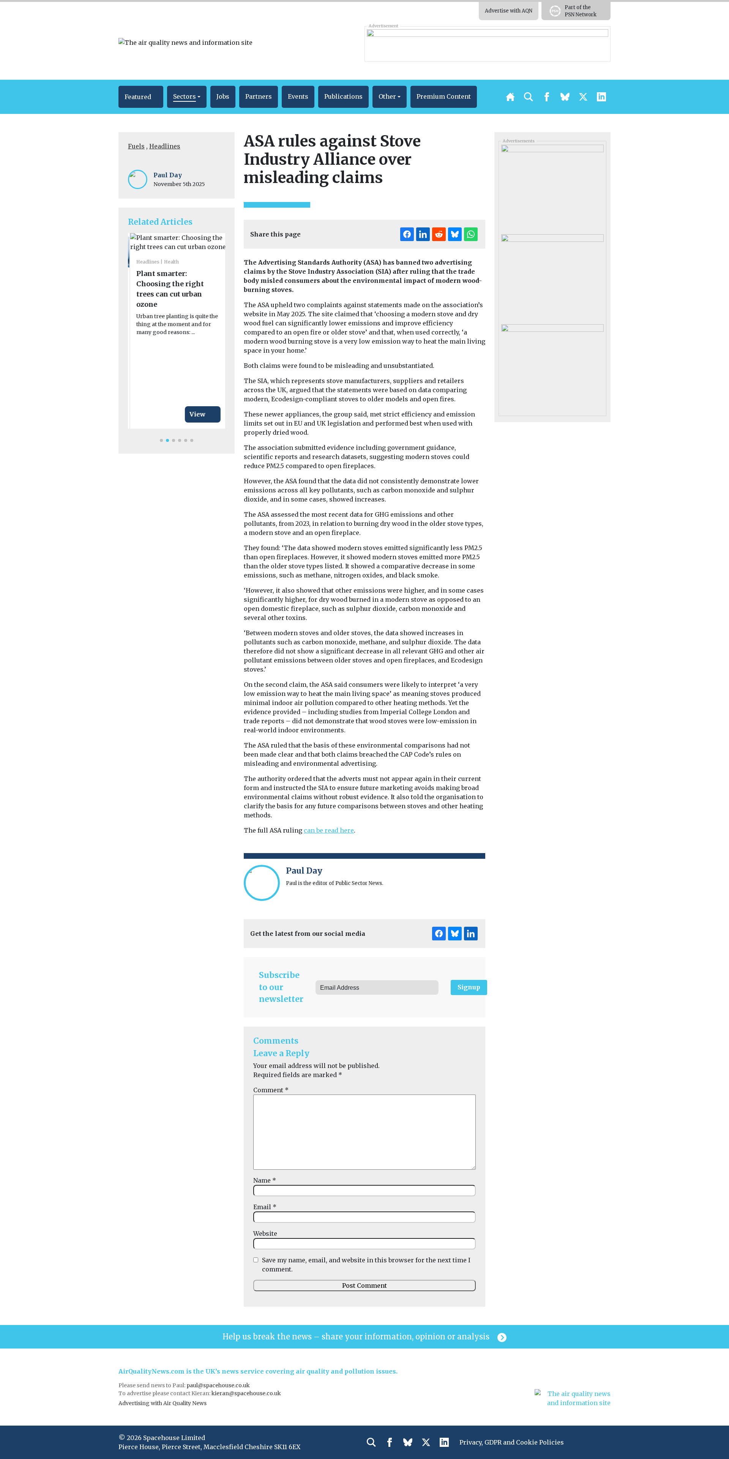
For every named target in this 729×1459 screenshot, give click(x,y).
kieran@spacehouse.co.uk (246, 1393)
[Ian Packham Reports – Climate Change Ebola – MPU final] (552, 187)
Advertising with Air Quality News (162, 1403)
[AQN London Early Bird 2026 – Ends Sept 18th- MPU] (552, 276)
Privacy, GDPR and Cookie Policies (511, 1442)
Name (264, 1180)
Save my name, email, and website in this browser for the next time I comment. (366, 1264)
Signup (469, 987)
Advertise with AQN (508, 11)
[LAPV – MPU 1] (552, 366)
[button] (140, 97)
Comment (271, 1090)
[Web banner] (487, 43)
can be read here (329, 830)
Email (264, 1207)
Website (265, 1233)
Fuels (136, 146)
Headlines (164, 146)
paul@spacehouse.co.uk (218, 1385)
